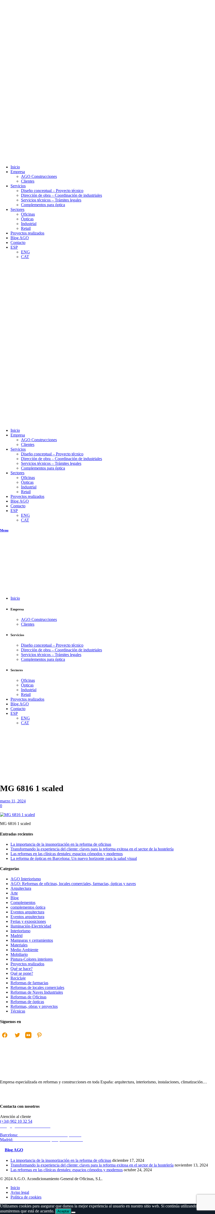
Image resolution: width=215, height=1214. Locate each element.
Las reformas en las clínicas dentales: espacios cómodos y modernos (66, 853)
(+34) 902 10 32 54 (16, 1121)
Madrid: (42, 1139)
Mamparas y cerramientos (31, 940)
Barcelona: (41, 1135)
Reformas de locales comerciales (37, 987)
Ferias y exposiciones (28, 921)
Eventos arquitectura (27, 912)
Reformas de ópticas (27, 1001)
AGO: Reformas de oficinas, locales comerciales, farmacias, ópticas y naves (73, 883)
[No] (73, 1212)
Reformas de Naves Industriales (36, 992)
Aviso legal (19, 1192)
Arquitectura (20, 888)
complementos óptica (27, 907)
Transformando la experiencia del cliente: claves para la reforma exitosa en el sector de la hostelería (92, 849)
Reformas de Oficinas (28, 997)
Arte (14, 893)
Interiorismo (20, 931)
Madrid (16, 935)
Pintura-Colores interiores (31, 959)
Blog (14, 898)
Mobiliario (19, 954)
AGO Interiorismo (10, 782)
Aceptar (63, 1211)
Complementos (22, 902)
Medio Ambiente (24, 949)
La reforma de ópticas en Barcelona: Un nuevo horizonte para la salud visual (73, 858)
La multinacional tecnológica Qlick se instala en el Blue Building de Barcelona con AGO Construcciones (12, 803)
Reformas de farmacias (29, 983)
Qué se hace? (21, 968)
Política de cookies (25, 1197)
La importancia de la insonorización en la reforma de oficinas (60, 844)
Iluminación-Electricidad (30, 926)
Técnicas (17, 1011)
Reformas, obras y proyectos (34, 1006)
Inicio (4, 780)
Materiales (19, 945)
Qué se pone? (21, 973)
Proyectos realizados (27, 964)
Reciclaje (18, 978)
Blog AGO (14, 1150)
